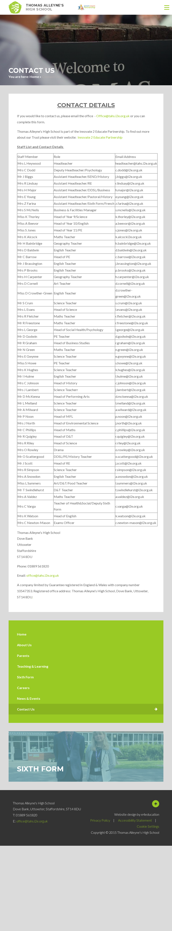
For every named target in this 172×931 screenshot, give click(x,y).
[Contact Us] (86, 709)
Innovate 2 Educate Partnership (100, 137)
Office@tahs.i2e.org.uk (113, 116)
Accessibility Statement (135, 820)
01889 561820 (26, 815)
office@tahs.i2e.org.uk (42, 575)
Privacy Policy (100, 820)
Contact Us (51, 77)
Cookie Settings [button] (148, 826)
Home (34, 77)
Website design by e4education (136, 814)
